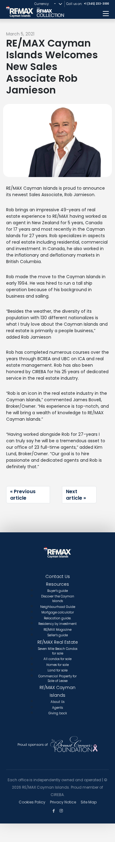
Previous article (23, 494)
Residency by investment (57, 623)
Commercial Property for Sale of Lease (57, 678)
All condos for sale (57, 659)
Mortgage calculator (57, 612)
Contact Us (57, 576)
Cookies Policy (32, 802)
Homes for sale (57, 664)
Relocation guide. (57, 618)
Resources (57, 584)
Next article (74, 494)
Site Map (89, 802)
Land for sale (57, 670)
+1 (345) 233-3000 (96, 4)
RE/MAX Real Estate (57, 642)
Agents (57, 707)
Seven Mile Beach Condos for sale (57, 651)
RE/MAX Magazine (57, 629)
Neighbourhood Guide (57, 607)
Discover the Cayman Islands (57, 598)
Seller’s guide (58, 635)
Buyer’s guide (57, 590)
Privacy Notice (63, 802)
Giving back (57, 713)
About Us (57, 702)
